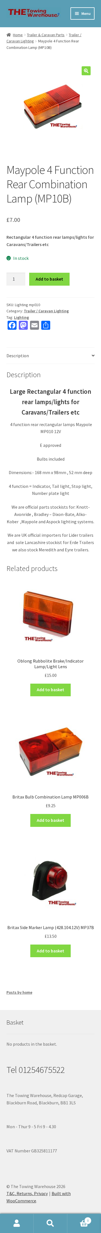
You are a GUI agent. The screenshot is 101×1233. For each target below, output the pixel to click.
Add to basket (49, 279)
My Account (17, 1223)
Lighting (21, 317)
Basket (78, 1218)
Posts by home (19, 992)
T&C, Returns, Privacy (27, 1193)
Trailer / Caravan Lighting (46, 310)
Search (50, 1223)
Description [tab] (17, 355)
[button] (86, 70)
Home (18, 34)
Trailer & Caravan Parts (46, 34)
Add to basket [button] (50, 689)
